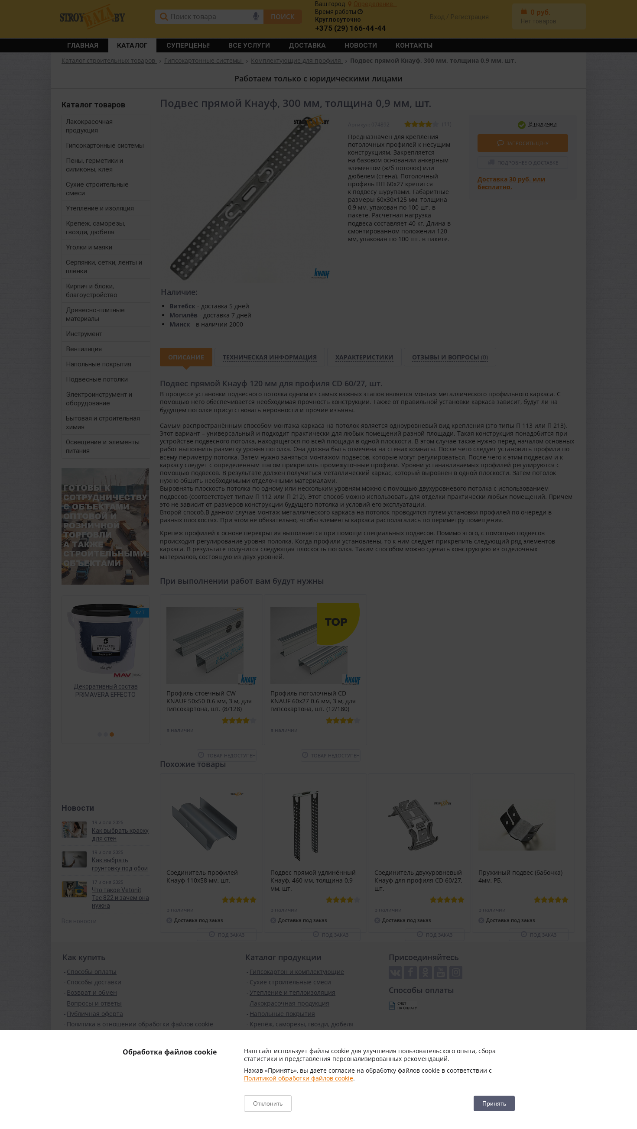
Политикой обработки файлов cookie (298, 1078)
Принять (494, 1103)
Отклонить (268, 1103)
